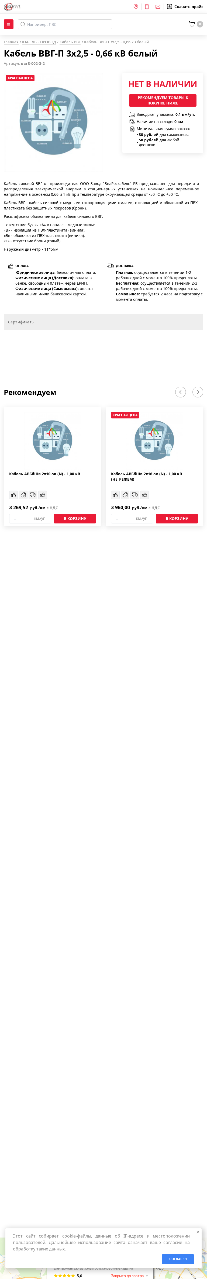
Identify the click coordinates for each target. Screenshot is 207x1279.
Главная (11, 41)
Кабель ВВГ (70, 41)
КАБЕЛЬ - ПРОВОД (39, 41)
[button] (180, 392)
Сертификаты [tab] (21, 321)
